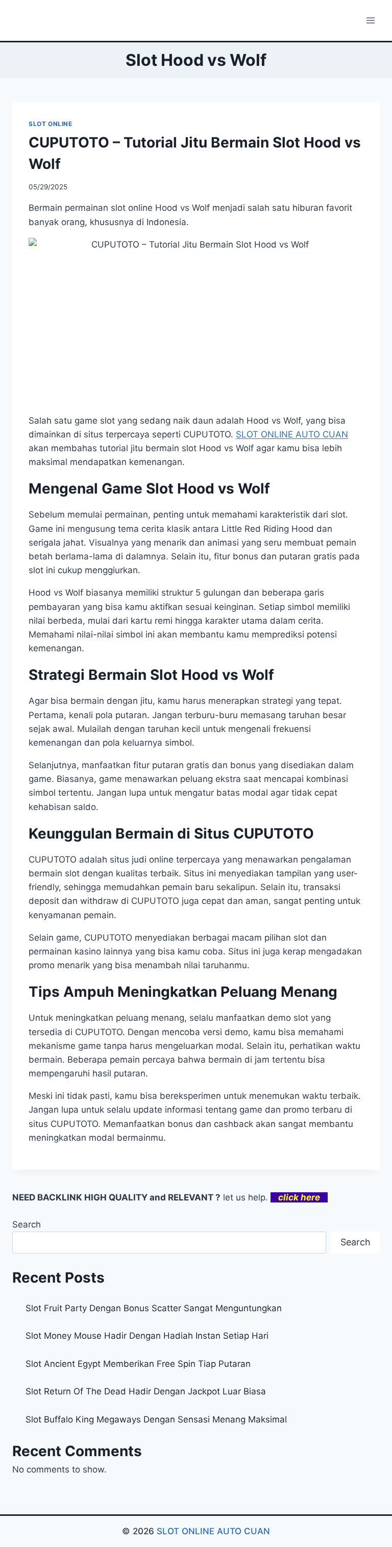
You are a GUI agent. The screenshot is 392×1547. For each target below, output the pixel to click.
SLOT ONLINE (50, 124)
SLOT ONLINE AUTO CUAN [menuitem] (292, 434)
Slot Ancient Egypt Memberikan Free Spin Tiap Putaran (138, 1364)
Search (26, 1224)
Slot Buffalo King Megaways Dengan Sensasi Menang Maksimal (156, 1419)
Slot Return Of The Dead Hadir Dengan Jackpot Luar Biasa (146, 1391)
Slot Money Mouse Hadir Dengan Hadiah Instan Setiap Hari (147, 1336)
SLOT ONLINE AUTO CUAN (213, 1531)
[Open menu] (370, 20)
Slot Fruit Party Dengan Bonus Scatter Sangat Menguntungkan (154, 1308)
